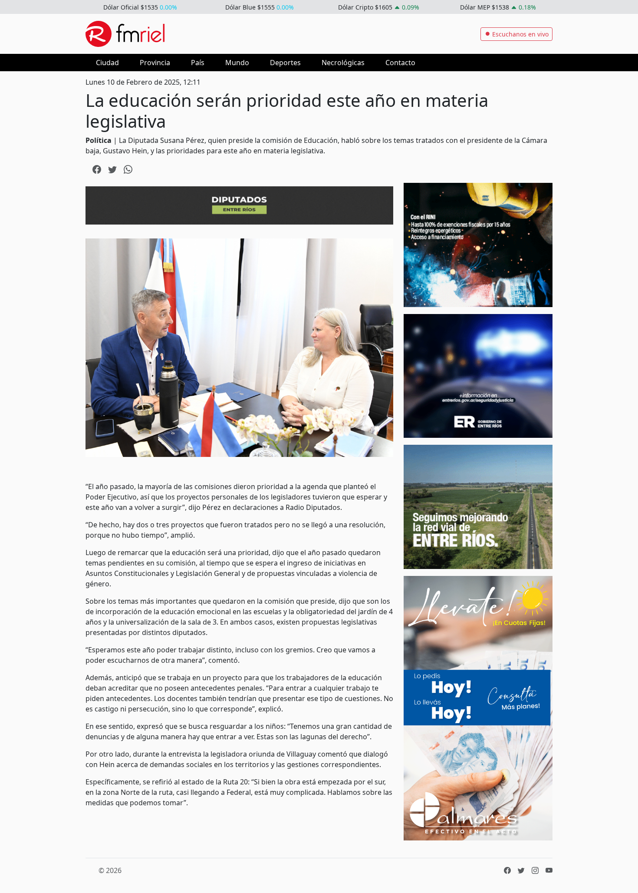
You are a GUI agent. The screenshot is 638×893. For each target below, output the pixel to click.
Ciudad (107, 62)
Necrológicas (343, 62)
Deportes (285, 62)
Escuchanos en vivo (519, 34)
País (197, 62)
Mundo (237, 62)
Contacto (400, 62)
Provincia (155, 62)
